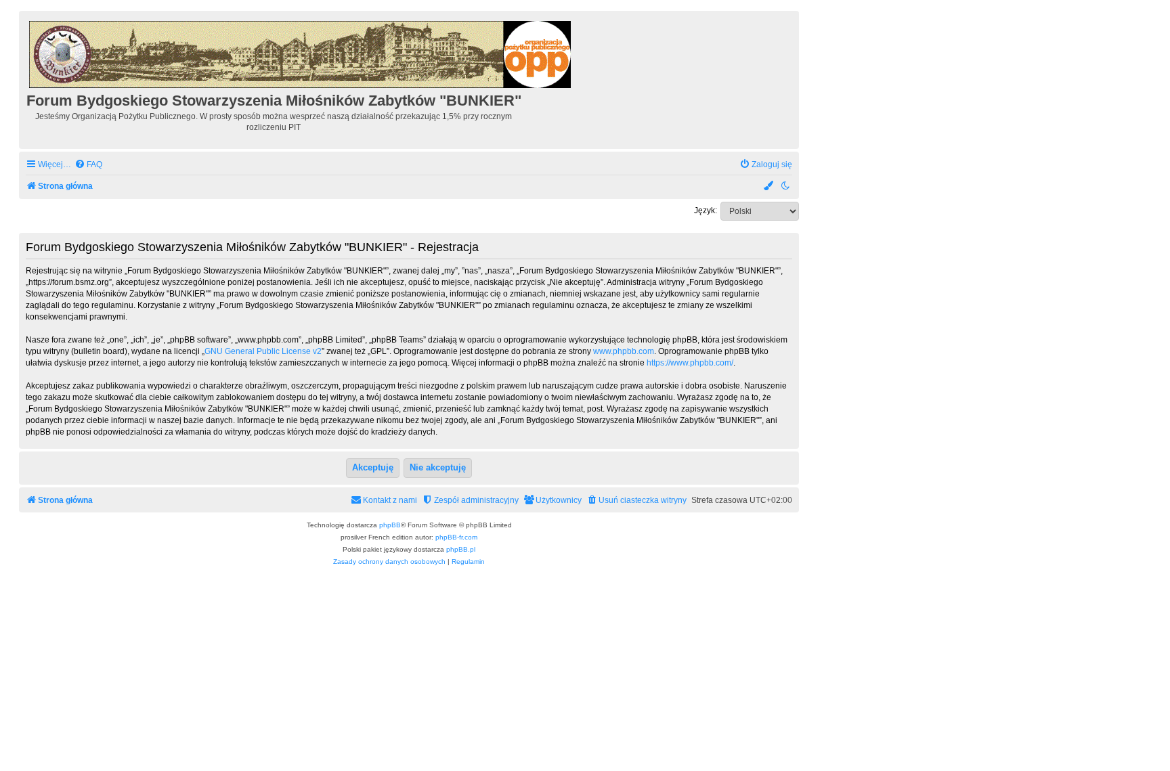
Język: (705, 210)
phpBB (390, 525)
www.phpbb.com (623, 351)
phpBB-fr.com (456, 537)
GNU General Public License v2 (263, 351)
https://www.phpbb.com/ (690, 363)
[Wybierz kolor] (769, 186)
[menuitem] (88, 165)
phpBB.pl (460, 549)
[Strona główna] (301, 52)
